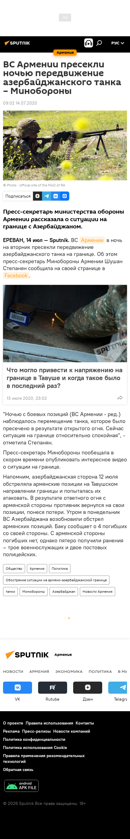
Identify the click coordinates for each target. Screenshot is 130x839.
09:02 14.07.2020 (20, 103)
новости (13, 671)
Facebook (16, 275)
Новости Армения (97, 591)
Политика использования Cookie (35, 747)
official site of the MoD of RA (42, 185)
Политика (60, 568)
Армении (92, 240)
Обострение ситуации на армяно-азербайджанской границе (56, 580)
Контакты (85, 723)
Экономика (69, 671)
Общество (14, 568)
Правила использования (49, 723)
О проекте (13, 723)
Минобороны (33, 591)
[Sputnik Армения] (18, 45)
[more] (120, 398)
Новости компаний (71, 731)
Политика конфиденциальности (34, 739)
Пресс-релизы (36, 731)
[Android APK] (21, 786)
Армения (37, 568)
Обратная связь (18, 769)
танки (10, 591)
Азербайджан (63, 591)
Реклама (11, 731)
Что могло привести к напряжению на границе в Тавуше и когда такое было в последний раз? (64, 377)
